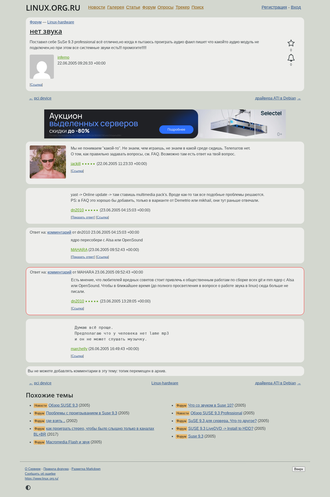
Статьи (133, 7)
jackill (76, 164)
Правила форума (56, 469)
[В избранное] (291, 43)
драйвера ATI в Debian (275, 98)
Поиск (198, 7)
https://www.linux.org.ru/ (41, 478)
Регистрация (274, 7)
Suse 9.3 (195, 436)
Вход (296, 7)
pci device (42, 98)
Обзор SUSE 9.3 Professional (216, 413)
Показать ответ (83, 217)
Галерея (115, 7)
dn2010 (77, 210)
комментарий (59, 232)
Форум (149, 7)
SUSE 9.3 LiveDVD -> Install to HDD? (220, 428)
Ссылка (36, 84)
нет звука (46, 31)
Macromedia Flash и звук (68, 442)
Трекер (183, 7)
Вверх (298, 469)
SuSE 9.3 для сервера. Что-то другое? (222, 421)
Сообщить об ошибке (40, 473)
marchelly (79, 349)
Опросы (165, 7)
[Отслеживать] (291, 58)
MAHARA (79, 250)
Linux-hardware (60, 22)
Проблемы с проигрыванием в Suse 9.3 (81, 413)
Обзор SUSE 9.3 (63, 405)
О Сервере (33, 469)
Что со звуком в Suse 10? (211, 405)
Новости (96, 7)
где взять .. (55, 421)
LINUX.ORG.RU (53, 7)
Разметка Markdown (86, 469)
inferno (63, 57)
